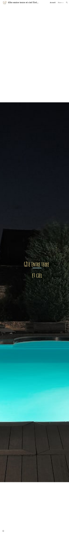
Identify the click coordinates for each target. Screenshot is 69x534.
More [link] (60, 2)
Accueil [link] (53, 2)
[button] (67, 2)
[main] (37, 269)
